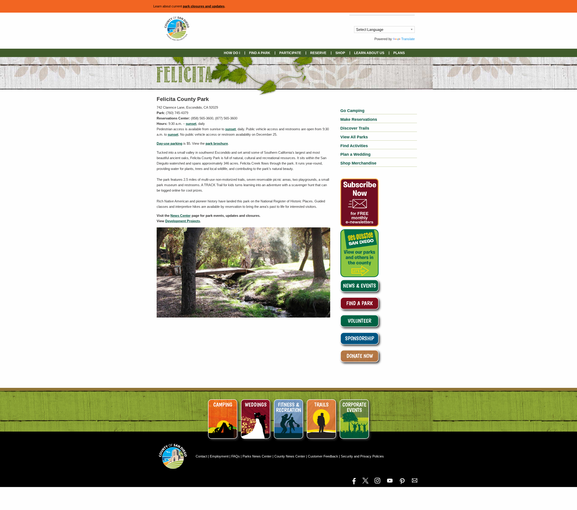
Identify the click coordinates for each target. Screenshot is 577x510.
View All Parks (354, 137)
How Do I (232, 53)
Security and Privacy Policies (362, 456)
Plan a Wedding (355, 154)
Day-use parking (169, 143)
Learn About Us (369, 53)
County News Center (290, 456)
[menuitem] (232, 53)
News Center (180, 215)
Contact (202, 456)
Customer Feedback (323, 456)
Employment (219, 456)
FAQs (236, 456)
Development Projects (182, 221)
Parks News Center (257, 456)
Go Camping (352, 110)
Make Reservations (358, 119)
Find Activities (354, 146)
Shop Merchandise (358, 163)
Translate (408, 39)
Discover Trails (354, 128)
